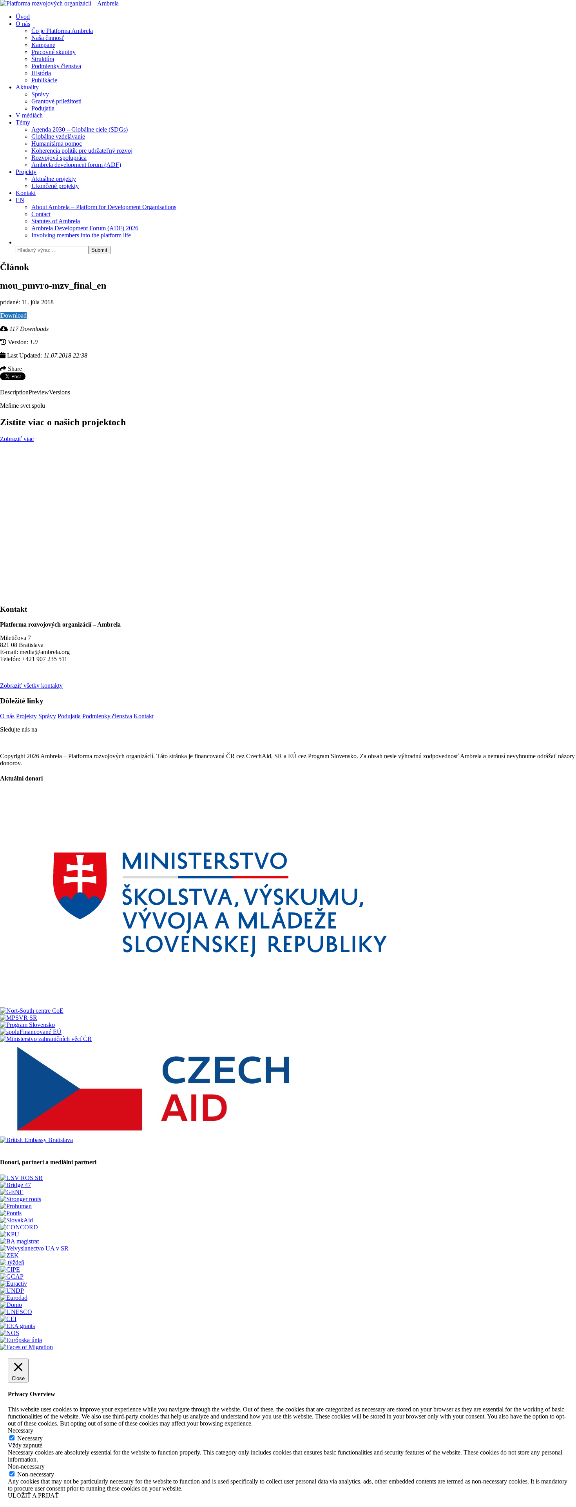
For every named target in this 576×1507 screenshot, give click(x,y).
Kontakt (144, 716)
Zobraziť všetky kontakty (31, 685)
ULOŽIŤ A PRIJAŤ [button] (33, 1495)
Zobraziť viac (17, 438)
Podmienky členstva (107, 716)
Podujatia (69, 716)
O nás (7, 716)
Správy (47, 716)
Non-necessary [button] (26, 1466)
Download (13, 315)
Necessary (30, 1438)
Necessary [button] (20, 1430)
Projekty (26, 716)
